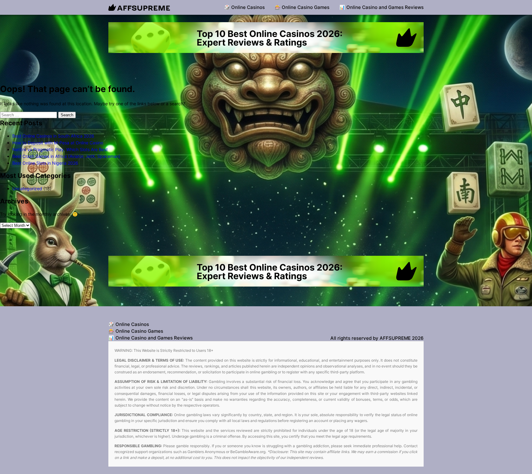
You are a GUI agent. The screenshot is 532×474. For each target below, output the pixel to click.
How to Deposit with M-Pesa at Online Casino (57, 142)
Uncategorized (27, 188)
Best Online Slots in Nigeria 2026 (45, 163)
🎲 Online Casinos (244, 7)
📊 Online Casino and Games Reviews (381, 7)
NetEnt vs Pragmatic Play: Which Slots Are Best (60, 149)
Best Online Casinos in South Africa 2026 (53, 136)
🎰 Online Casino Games (302, 7)
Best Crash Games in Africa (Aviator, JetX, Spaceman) (66, 156)
